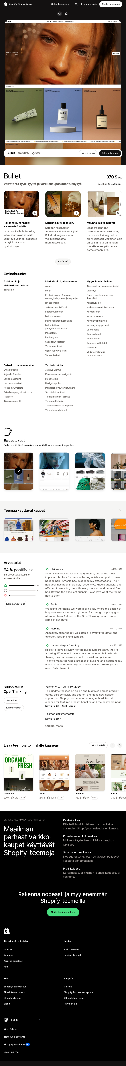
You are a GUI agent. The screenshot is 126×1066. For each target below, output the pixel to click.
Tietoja (68, 986)
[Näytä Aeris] (54, 471)
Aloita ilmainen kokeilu (63, 912)
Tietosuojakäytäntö (14, 1036)
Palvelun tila (70, 1003)
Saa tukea (11, 700)
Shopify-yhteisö (12, 998)
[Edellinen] (112, 510)
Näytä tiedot (52, 706)
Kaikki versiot (69, 706)
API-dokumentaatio (14, 992)
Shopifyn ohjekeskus (15, 986)
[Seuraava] (119, 510)
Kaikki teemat (13, 707)
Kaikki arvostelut (15, 604)
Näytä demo (88, 153)
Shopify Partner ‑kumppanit (79, 992)
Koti (6, 966)
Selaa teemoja (59, 4)
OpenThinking (115, 184)
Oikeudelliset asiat (74, 998)
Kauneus (8, 955)
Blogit (7, 1003)
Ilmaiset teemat (72, 955)
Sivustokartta (11, 1052)
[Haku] (76, 4)
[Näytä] (18, 530)
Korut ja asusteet (13, 961)
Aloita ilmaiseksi (111, 4)
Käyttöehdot (10, 1029)
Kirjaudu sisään (89, 4)
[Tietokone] (59, 13)
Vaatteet (8, 949)
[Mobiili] (66, 13)
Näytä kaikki (98, 745)
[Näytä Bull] (90, 471)
